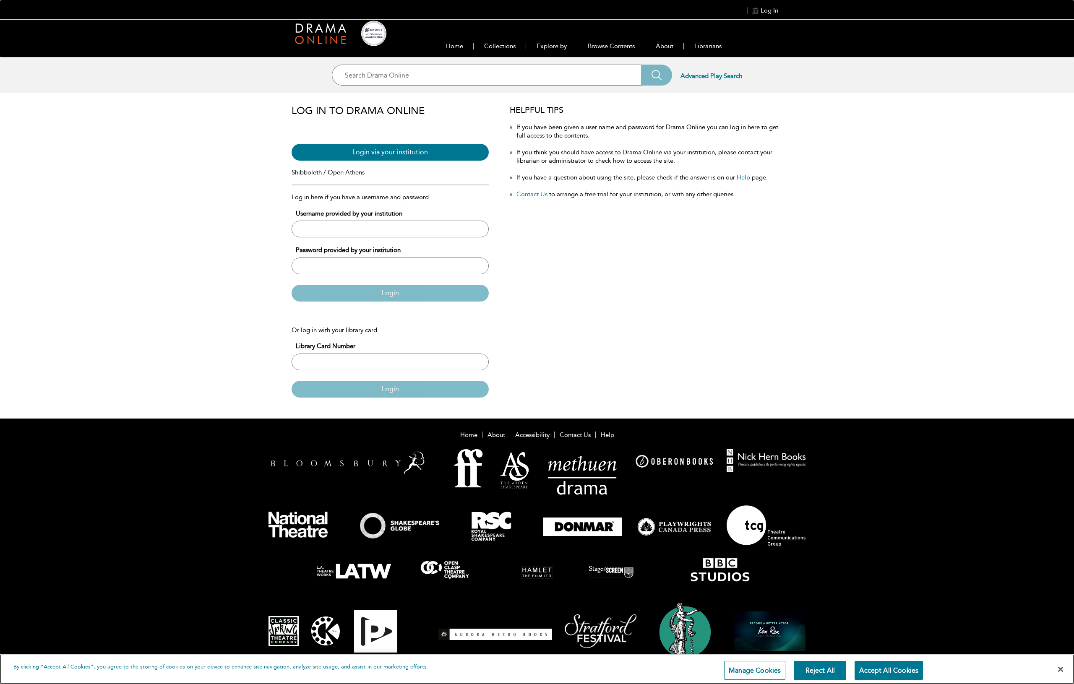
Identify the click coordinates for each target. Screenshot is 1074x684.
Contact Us (531, 194)
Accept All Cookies (888, 670)
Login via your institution (390, 152)
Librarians (708, 46)
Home (454, 46)
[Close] (1060, 669)
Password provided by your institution (348, 250)
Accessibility (532, 435)
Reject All (820, 670)
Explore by (552, 46)
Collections (500, 46)
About (664, 46)
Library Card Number (325, 346)
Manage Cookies (755, 670)
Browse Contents (611, 46)
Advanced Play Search (711, 76)
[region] (537, 669)
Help (743, 177)
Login (390, 293)
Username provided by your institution (349, 213)
